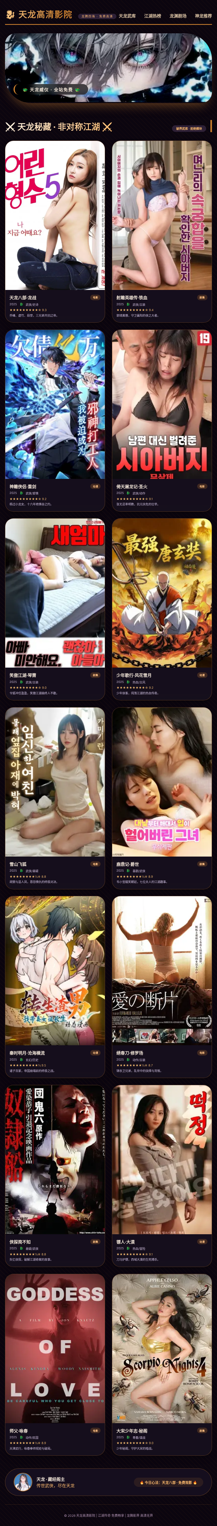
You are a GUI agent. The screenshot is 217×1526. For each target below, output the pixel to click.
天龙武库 (127, 16)
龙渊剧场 (178, 16)
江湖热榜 (152, 16)
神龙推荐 (203, 16)
